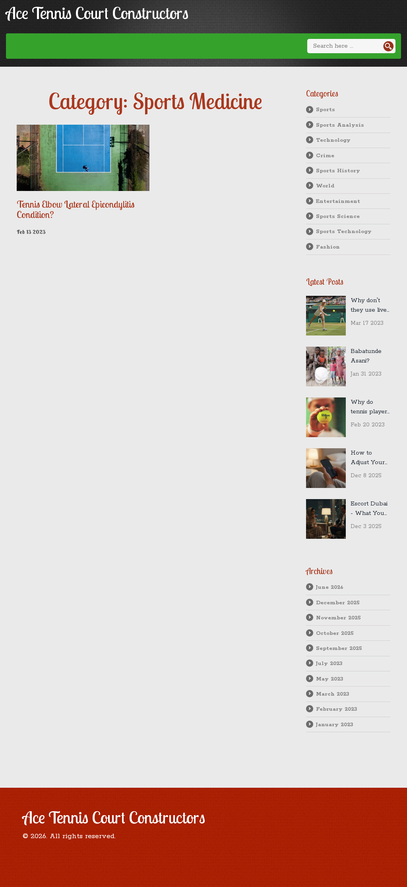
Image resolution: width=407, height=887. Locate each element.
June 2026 (329, 587)
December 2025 (338, 602)
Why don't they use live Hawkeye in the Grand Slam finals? (369, 306)
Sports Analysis (340, 125)
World (325, 185)
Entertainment (338, 201)
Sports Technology (344, 231)
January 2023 (334, 724)
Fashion (328, 247)
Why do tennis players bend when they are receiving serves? (370, 407)
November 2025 (338, 617)
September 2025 (339, 648)
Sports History (338, 170)
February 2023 (336, 709)
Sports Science (338, 216)
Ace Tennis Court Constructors (97, 12)
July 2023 (329, 663)
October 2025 (335, 633)
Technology (333, 140)
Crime (325, 155)
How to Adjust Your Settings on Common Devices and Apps (368, 458)
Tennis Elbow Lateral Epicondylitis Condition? (75, 209)
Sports (325, 109)
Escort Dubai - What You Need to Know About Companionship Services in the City (370, 509)
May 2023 (329, 679)
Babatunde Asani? (366, 355)
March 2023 (332, 694)
